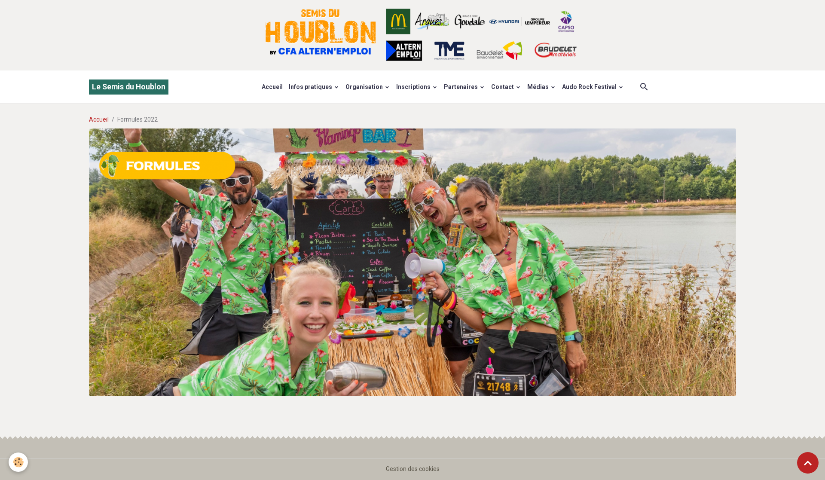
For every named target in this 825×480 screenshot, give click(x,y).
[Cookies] (18, 462)
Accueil (272, 86)
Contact (503, 86)
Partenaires (461, 86)
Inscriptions (414, 86)
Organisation (364, 86)
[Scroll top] (808, 463)
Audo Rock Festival (590, 86)
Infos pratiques (311, 86)
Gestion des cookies (413, 468)
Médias (538, 86)
